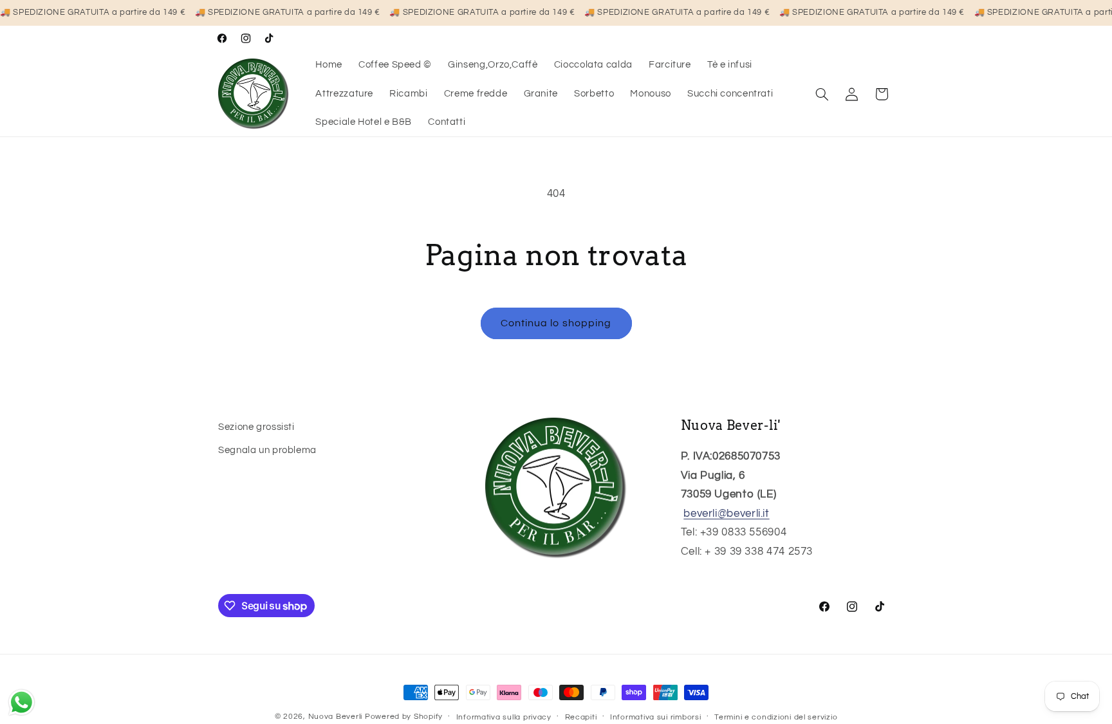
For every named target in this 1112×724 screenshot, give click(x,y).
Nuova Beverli (335, 716)
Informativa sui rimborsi (655, 717)
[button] (822, 94)
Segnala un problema (267, 450)
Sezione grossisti (256, 427)
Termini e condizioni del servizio (775, 717)
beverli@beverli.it (726, 513)
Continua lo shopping (556, 323)
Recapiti (581, 717)
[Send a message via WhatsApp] (21, 702)
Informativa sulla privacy (503, 717)
